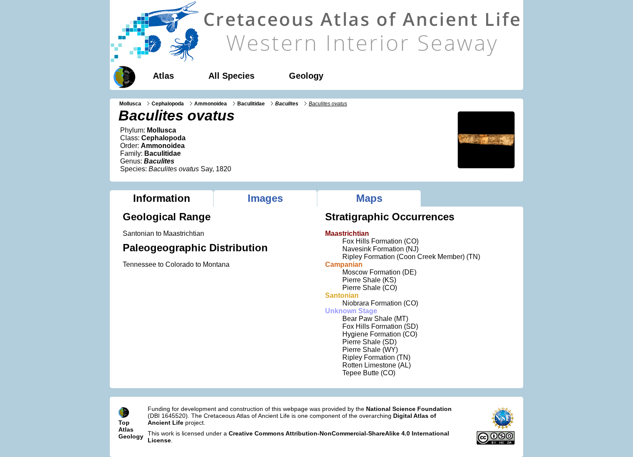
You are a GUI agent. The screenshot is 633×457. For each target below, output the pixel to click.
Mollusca (130, 103)
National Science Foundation (409, 408)
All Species (231, 75)
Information (161, 198)
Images (265, 198)
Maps (369, 198)
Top (124, 422)
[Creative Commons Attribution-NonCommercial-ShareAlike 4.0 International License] (496, 442)
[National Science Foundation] (503, 427)
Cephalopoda (168, 103)
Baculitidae (251, 103)
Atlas (163, 75)
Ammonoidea (210, 103)
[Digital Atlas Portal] (123, 76)
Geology (306, 75)
